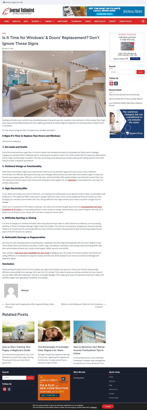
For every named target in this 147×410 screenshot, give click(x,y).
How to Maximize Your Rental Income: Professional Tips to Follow (89, 350)
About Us (16, 21)
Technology (76, 21)
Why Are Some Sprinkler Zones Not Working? (124, 94)
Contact (112, 21)
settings (94, 407)
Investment (63, 21)
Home (6, 21)
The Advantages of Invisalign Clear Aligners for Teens (53, 348)
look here (72, 180)
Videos (88, 21)
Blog (26, 21)
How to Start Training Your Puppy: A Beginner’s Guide (16, 348)
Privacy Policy (125, 21)
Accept (107, 406)
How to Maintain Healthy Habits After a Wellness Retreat (125, 104)
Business (35, 21)
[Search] (143, 21)
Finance (48, 21)
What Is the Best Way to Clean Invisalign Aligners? (126, 99)
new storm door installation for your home (32, 252)
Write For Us (99, 21)
